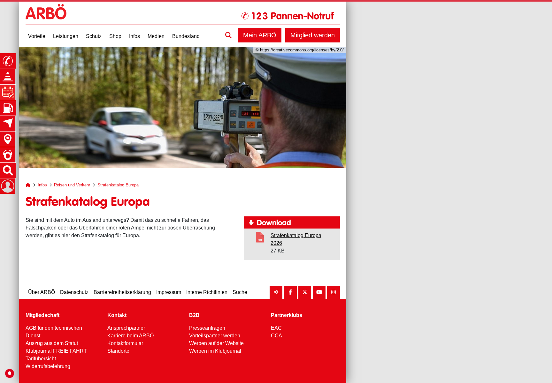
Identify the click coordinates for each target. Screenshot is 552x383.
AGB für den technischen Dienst (54, 331)
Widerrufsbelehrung (48, 366)
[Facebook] (290, 292)
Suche (240, 292)
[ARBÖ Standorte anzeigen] (7, 139)
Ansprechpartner (126, 328)
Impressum (168, 292)
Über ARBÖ (41, 292)
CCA (276, 335)
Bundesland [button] (186, 36)
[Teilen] (276, 292)
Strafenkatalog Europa (118, 185)
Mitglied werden (312, 35)
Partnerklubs (286, 315)
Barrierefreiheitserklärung (122, 292)
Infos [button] (134, 36)
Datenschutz (74, 292)
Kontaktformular (125, 343)
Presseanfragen (207, 328)
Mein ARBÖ (259, 35)
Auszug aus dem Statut (52, 343)
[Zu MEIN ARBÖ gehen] (7, 186)
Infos (42, 185)
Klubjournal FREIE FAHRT (56, 351)
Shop (115, 36)
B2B (194, 315)
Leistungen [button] (65, 36)
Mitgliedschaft (42, 315)
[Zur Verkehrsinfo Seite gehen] (7, 76)
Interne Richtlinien (206, 292)
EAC (276, 328)
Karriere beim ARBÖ (130, 335)
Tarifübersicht (41, 358)
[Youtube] (319, 292)
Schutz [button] (94, 36)
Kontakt (116, 315)
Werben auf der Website (216, 343)
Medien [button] (156, 36)
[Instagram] (333, 292)
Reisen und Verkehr (72, 185)
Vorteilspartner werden (214, 335)
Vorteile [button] (36, 36)
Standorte (118, 351)
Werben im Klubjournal (215, 351)
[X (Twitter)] (304, 292)
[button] (228, 35)
